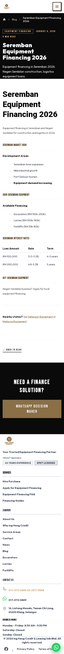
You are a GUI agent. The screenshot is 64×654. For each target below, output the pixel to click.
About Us (8, 519)
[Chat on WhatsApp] (56, 646)
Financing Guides (13, 500)
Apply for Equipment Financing (22, 488)
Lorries (7, 563)
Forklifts (8, 570)
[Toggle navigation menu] (57, 6)
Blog (14, 19)
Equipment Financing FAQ (19, 494)
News (6, 544)
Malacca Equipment (15, 321)
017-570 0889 (17, 590)
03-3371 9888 (35, 590)
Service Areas (12, 532)
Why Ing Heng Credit (16, 525)
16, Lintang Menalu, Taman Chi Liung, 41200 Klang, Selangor (31, 610)
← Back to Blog (12, 349)
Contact (8, 538)
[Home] (4, 19)
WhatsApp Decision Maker (32, 409)
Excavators (10, 557)
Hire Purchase (11, 481)
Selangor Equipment (40, 316)
